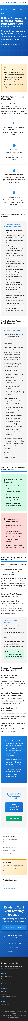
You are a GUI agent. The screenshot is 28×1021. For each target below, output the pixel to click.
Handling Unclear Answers (10, 847)
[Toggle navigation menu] (26, 2)
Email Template (7, 845)
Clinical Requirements (9, 886)
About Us (3, 991)
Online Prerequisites (6, 984)
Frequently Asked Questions (8, 996)
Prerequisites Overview (9, 888)
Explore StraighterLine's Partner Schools (14, 807)
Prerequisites (14, 7)
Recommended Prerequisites (15, 927)
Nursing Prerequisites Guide (13, 2)
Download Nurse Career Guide (14, 936)
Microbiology (4, 979)
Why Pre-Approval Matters (10, 839)
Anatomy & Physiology (7, 976)
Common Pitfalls (7, 853)
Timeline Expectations (9, 850)
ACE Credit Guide (7, 883)
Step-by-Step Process (9, 842)
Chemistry (3, 981)
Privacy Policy (5, 1004)
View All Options (14, 818)
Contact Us (4, 994)
